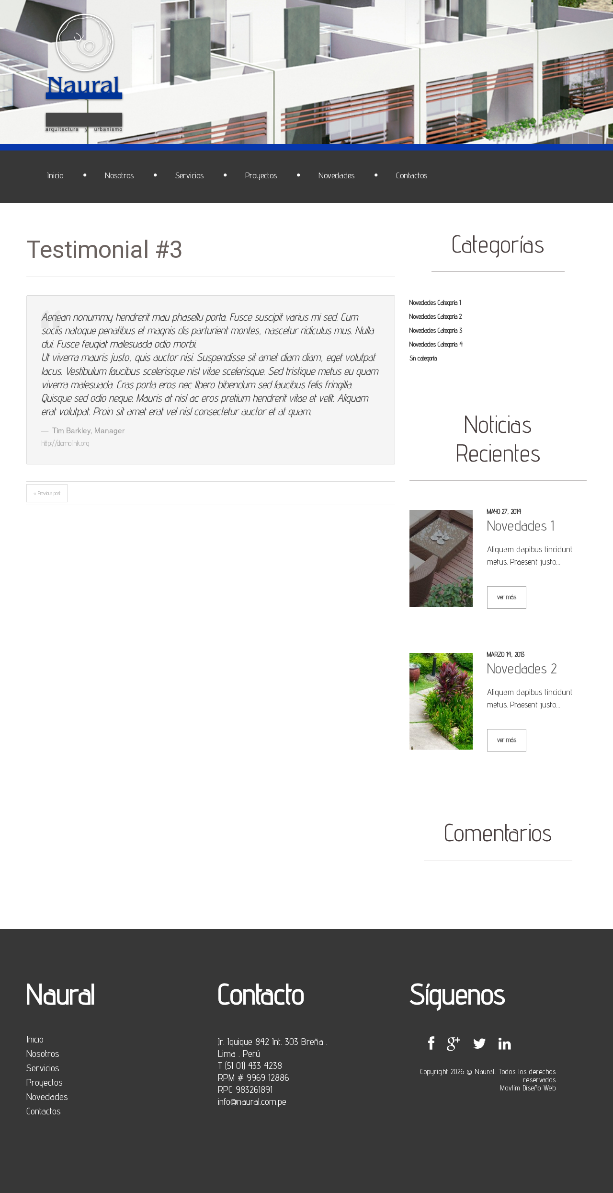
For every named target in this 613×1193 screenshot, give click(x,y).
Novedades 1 (520, 525)
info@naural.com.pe (252, 1101)
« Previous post (47, 493)
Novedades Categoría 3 (435, 330)
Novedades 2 (522, 668)
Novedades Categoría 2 (435, 316)
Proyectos (44, 1082)
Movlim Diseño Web (528, 1088)
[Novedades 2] (441, 701)
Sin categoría (423, 358)
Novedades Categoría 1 (435, 302)
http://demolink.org (65, 443)
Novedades (47, 1096)
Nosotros (42, 1053)
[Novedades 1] (441, 558)
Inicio (35, 1039)
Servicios (42, 1068)
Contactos (43, 1111)
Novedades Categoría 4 (436, 344)
